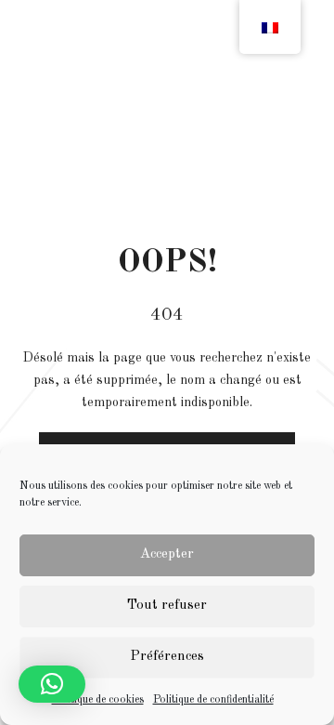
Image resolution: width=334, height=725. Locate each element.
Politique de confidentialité (213, 699)
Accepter (167, 554)
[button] (52, 684)
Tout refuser (167, 606)
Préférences (167, 657)
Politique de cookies (98, 699)
